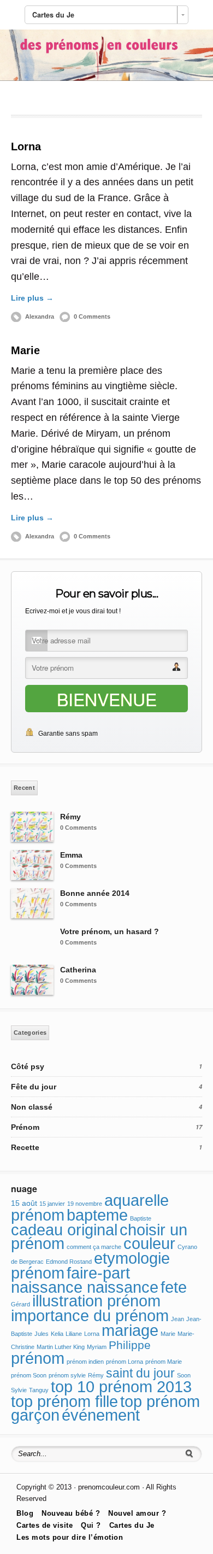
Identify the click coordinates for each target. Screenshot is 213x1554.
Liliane (74, 1333)
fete (174, 1287)
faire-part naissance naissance (84, 1280)
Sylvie (19, 1390)
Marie (25, 350)
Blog (24, 1513)
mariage (130, 1330)
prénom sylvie (67, 1375)
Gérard (20, 1304)
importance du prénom (90, 1315)
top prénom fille (64, 1401)
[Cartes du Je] (106, 78)
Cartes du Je (132, 1525)
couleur (149, 1243)
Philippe (130, 1345)
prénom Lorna (124, 1361)
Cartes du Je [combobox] (53, 15)
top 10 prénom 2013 (121, 1386)
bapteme (97, 1215)
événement (101, 1415)
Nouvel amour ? (137, 1513)
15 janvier (52, 1203)
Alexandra (39, 316)
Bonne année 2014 (94, 893)
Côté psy (27, 1066)
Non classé (31, 1107)
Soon (184, 1375)
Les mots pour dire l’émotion (69, 1537)
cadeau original (64, 1230)
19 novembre (84, 1203)
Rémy (70, 816)
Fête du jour (33, 1086)
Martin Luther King (61, 1347)
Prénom (25, 1127)
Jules (41, 1333)
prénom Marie (163, 1361)
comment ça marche (94, 1247)
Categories (30, 1032)
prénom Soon (28, 1375)
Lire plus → (32, 298)
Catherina (78, 969)
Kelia (57, 1333)
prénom (37, 1358)
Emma (71, 855)
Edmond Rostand (69, 1261)
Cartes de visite (44, 1525)
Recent (24, 787)
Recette (25, 1147)
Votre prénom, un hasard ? (109, 931)
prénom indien (85, 1361)
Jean (177, 1319)
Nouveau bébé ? (71, 1513)
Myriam (96, 1347)
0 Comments (92, 316)
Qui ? (91, 1525)
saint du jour (140, 1373)
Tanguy (39, 1390)
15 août (24, 1203)
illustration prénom (96, 1301)
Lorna (26, 146)
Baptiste (140, 1218)
